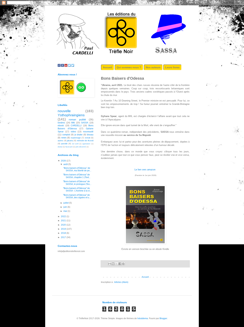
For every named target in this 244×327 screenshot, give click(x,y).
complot (66, 134)
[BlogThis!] (113, 264)
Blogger (163, 318)
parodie (64, 144)
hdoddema (142, 318)
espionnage (76, 138)
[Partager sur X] (116, 264)
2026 (63, 160)
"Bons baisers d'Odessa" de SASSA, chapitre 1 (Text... (76, 175)
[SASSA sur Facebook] (59, 66)
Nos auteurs (153, 67)
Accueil (107, 67)
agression (86, 144)
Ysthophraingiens (71, 115)
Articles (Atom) (121, 282)
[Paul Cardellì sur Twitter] (72, 66)
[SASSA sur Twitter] (69, 66)
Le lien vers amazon (145, 169)
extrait (87, 138)
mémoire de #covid (85, 140)
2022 (63, 216)
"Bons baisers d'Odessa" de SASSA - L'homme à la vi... (77, 189)
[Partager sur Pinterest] (123, 264)
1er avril (75, 144)
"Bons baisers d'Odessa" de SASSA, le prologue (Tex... (77, 182)
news (63, 137)
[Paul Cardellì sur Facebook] (62, 66)
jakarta (70, 140)
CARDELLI (76, 125)
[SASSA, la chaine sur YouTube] (65, 66)
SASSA (84, 122)
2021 (63, 220)
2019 (63, 229)
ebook (61, 125)
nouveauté (88, 131)
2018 (63, 233)
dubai (60, 147)
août (65, 164)
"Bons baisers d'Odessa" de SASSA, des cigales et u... (77, 196)
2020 (63, 225)
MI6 (73, 122)
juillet (66, 203)
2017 (63, 237)
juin (65, 207)
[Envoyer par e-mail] (109, 264)
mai (65, 211)
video (73, 131)
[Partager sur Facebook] (120, 264)
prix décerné (81, 147)
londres (61, 122)
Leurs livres (172, 67)
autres (60, 140)
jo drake (78, 134)
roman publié (77, 119)
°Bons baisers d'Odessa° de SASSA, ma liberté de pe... (77, 169)
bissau (90, 134)
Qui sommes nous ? (129, 67)
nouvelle (64, 111)
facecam (69, 147)
